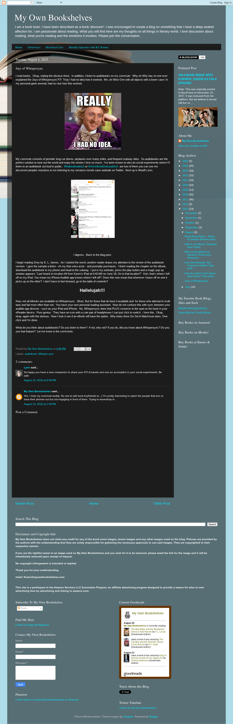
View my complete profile (192, 145)
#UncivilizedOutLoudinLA (103, 166)
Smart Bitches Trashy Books (194, 312)
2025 (185, 161)
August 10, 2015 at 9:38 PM (40, 380)
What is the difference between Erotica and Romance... (198, 254)
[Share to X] (82, 349)
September (192, 227)
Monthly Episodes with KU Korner (88, 47)
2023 (185, 170)
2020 (185, 185)
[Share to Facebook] (86, 349)
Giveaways (34, 47)
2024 (185, 165)
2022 (185, 175)
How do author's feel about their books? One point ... (200, 275)
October (190, 222)
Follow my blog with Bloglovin (32, 625)
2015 (185, 209)
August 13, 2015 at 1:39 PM (40, 404)
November (191, 217)
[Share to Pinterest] (89, 349)
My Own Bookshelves (53, 17)
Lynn (27, 367)
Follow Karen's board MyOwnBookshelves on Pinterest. (47, 699)
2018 (185, 194)
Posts (23, 608)
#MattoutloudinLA (74, 166)
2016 (185, 204)
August (189, 232)
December (191, 213)
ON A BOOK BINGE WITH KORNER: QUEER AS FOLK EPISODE (197, 79)
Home (18, 47)
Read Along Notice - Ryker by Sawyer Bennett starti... (201, 238)
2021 (185, 180)
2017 (185, 199)
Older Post (162, 503)
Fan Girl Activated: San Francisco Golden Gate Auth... (199, 265)
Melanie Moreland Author (192, 308)
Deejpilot (128, 716)
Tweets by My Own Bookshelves (137, 708)
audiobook (31, 354)
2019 (185, 189)
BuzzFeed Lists (54, 47)
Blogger (153, 716)
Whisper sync (46, 354)
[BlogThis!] (79, 349)
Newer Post (24, 503)
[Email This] (75, 349)
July (188, 287)
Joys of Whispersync (196, 281)
